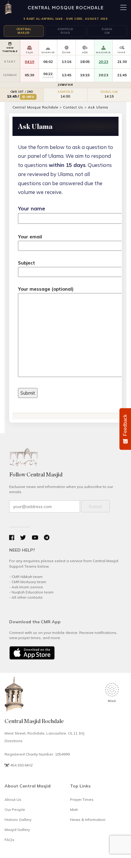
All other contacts (27, 597)
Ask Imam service (27, 587)
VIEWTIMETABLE (9, 49)
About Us (13, 799)
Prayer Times (82, 799)
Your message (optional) (45, 289)
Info (30, 97)
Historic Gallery (18, 819)
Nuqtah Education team (33, 592)
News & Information (87, 819)
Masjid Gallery (17, 829)
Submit (95, 506)
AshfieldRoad (65, 30)
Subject (26, 263)
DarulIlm (107, 30)
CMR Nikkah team (27, 576)
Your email (30, 237)
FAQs (9, 839)
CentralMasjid (23, 30)
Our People (15, 809)
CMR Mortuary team (29, 581)
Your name (31, 208)
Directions (14, 741)
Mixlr (74, 809)
